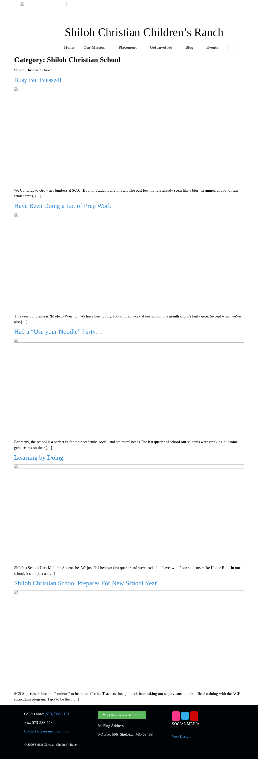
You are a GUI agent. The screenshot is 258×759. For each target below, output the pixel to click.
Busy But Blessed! (38, 79)
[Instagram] (176, 716)
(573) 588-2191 (57, 714)
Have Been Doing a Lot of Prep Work (62, 205)
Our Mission (94, 47)
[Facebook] (185, 716)
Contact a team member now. (46, 731)
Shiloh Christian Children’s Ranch (144, 32)
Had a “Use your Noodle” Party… (58, 331)
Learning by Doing (38, 457)
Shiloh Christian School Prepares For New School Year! (86, 583)
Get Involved (161, 47)
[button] (231, 47)
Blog (189, 47)
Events (212, 47)
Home (69, 47)
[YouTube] (194, 716)
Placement (128, 47)
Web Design (181, 736)
